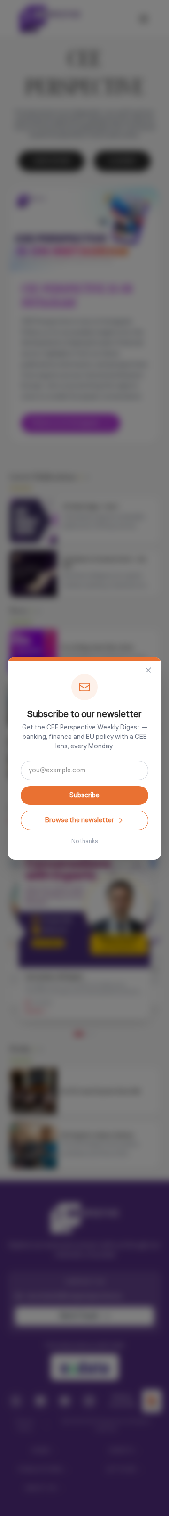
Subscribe (84, 795)
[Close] (148, 670)
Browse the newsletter (79, 820)
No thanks (84, 841)
